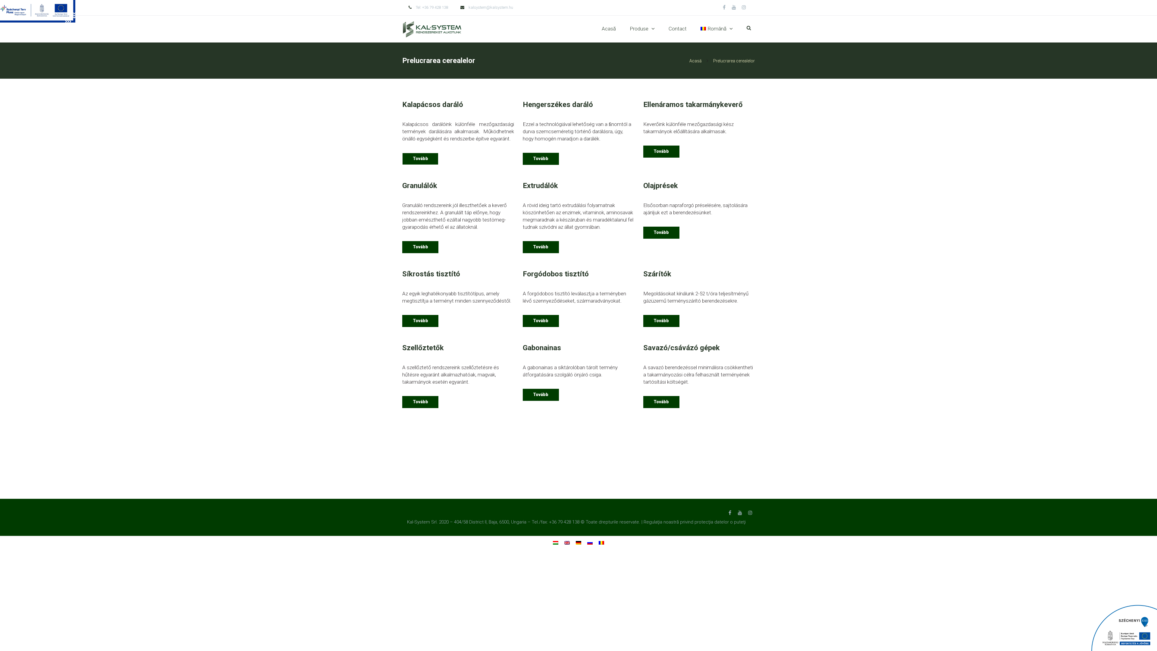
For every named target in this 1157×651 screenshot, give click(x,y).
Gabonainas (542, 348)
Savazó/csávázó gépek (681, 348)
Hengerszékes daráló (558, 104)
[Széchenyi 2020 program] (1124, 628)
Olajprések (660, 185)
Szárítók (657, 274)
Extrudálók (540, 185)
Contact (678, 29)
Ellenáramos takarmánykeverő (693, 104)
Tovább (420, 158)
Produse (639, 29)
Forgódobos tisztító (556, 274)
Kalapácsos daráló (432, 104)
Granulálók (419, 185)
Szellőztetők (423, 348)
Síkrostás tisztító (431, 274)
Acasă (609, 29)
